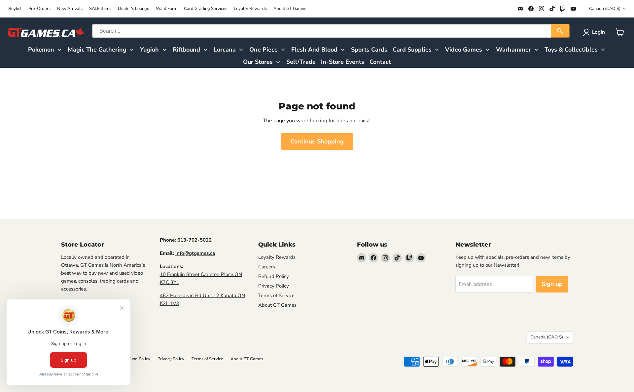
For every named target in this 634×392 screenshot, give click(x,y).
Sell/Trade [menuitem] (301, 62)
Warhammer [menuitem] (513, 50)
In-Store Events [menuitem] (342, 62)
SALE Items (100, 8)
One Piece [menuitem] (263, 50)
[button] (595, 32)
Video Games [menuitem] (463, 50)
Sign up (552, 284)
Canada (604, 9)
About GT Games (289, 8)
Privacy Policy (273, 286)
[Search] (560, 31)
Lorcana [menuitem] (225, 50)
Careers (266, 266)
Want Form (166, 8)
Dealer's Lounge (133, 8)
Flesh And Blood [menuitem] (314, 50)
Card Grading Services (205, 8)
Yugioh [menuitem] (149, 50)
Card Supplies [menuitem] (412, 50)
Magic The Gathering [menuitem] (97, 50)
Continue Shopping (317, 141)
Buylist (15, 8)
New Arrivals (70, 8)
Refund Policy (273, 276)
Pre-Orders (39, 8)
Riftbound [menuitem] (186, 50)
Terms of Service (276, 295)
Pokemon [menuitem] (41, 50)
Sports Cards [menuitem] (369, 50)
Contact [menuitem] (380, 62)
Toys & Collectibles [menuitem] (571, 50)
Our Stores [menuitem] (258, 62)
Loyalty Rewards (250, 8)
